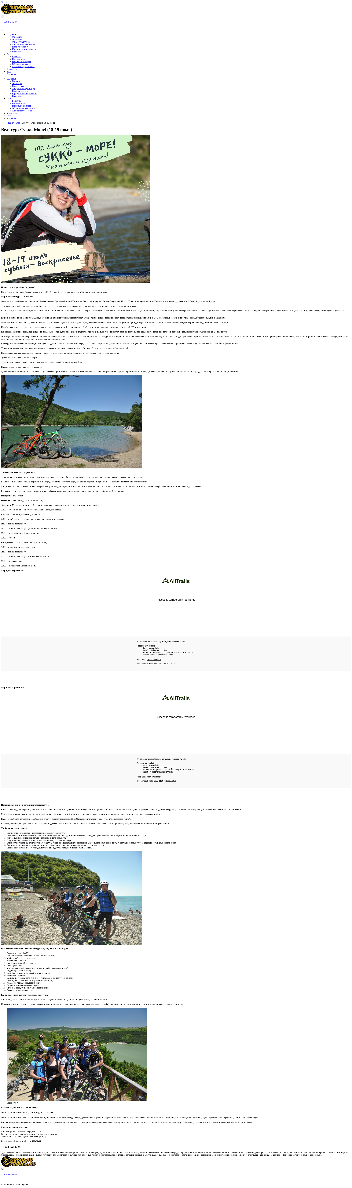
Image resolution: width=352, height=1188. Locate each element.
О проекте (11, 34)
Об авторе (17, 39)
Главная (10, 123)
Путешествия (18, 59)
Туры (9, 54)
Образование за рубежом (23, 64)
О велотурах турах (21, 42)
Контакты (11, 74)
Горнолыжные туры (21, 61)
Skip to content (7, 2)
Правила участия (20, 47)
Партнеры (17, 52)
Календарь (11, 69)
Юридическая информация (24, 49)
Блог (9, 71)
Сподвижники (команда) (23, 44)
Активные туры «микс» (23, 66)
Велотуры (16, 56)
